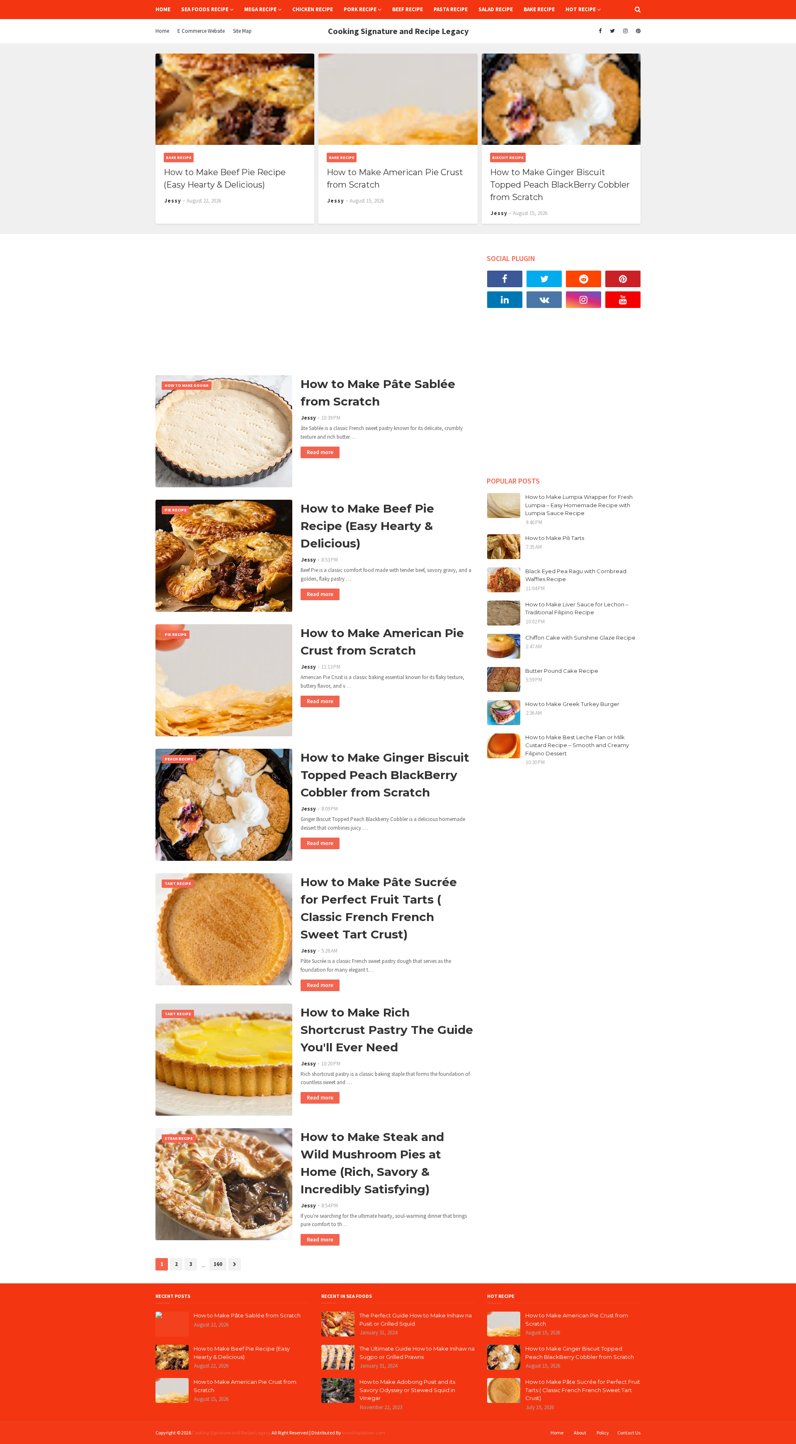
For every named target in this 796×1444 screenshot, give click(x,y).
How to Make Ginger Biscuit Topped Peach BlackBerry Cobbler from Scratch (560, 184)
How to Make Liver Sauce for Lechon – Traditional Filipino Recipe (577, 608)
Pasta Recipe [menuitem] (451, 9)
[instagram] (625, 31)
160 (218, 1264)
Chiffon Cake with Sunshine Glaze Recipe (580, 637)
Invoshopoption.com (363, 1432)
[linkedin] (504, 299)
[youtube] (623, 299)
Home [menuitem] (162, 9)
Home (162, 30)
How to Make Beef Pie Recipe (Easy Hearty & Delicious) (225, 178)
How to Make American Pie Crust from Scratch (395, 178)
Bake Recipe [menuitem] (539, 9)
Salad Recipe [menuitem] (495, 9)
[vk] (544, 299)
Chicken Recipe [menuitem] (312, 9)
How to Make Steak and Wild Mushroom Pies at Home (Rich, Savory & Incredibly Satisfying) (372, 1163)
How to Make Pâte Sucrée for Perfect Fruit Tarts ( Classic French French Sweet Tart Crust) (379, 908)
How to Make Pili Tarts (554, 538)
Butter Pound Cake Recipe (561, 670)
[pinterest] (637, 31)
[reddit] (583, 279)
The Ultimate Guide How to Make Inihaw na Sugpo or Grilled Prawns (417, 1352)
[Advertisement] (315, 305)
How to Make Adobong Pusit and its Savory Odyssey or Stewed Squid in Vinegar (407, 1389)
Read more (320, 452)
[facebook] (600, 31)
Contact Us (629, 1432)
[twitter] (612, 31)
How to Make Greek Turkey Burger (572, 704)
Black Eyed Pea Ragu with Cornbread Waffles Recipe (575, 575)
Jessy (308, 417)
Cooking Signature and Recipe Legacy (231, 1432)
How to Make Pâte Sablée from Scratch (378, 392)
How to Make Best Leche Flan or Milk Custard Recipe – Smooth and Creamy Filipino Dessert (577, 745)
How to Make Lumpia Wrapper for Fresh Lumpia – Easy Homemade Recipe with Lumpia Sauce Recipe (579, 505)
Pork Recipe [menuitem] (360, 9)
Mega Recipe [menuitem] (260, 9)
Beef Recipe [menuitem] (407, 9)
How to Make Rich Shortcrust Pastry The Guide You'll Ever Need (387, 1029)
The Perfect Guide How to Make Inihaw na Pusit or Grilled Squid (415, 1319)
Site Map (242, 30)
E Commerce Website (201, 30)
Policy (603, 1432)
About (580, 1432)
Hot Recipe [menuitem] (580, 9)
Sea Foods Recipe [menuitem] (204, 9)
